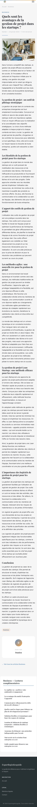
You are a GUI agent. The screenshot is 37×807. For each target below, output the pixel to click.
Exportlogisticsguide (12, 764)
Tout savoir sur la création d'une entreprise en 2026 (15, 739)
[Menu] (33, 1)
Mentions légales (7, 791)
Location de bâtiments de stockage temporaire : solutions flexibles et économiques (16, 724)
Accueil (4, 6)
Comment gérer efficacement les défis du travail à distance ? (17, 704)
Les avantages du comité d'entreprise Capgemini (17, 697)
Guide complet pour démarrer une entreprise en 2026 (16, 745)
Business (11, 6)
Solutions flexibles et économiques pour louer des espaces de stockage (18, 717)
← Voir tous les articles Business (13, 664)
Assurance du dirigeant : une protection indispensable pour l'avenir (18, 732)
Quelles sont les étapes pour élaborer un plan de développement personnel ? (18, 710)
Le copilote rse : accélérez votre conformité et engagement (15, 691)
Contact (4, 795)
